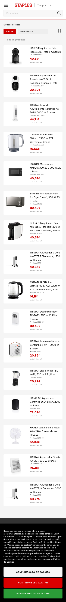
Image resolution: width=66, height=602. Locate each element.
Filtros (9, 31)
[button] (33, 31)
